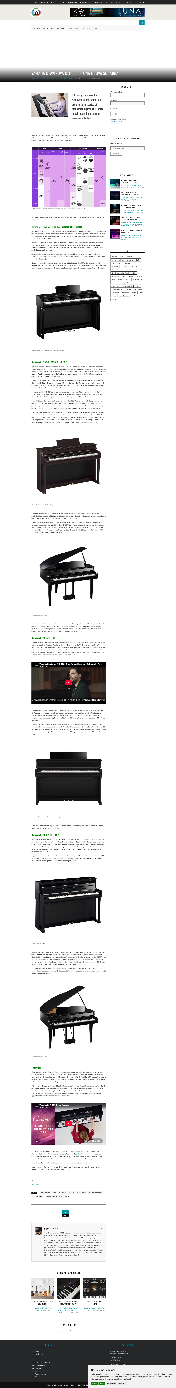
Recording (128, 185)
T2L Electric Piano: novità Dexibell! (94, 1302)
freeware (115, 266)
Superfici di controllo (128, 187)
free (134, 263)
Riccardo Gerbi (96, 78)
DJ (57, 2)
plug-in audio (137, 279)
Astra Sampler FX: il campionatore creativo (129, 193)
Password (113, 100)
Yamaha (114, 299)
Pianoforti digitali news (49, 78)
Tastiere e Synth (126, 199)
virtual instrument (125, 296)
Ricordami (115, 108)
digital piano (81, 1193)
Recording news (136, 185)
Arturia (114, 257)
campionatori (125, 197)
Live (106, 2)
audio (122, 257)
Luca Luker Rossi (123, 273)
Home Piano (35, 78)
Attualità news (39, 1307)
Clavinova (62, 1193)
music (124, 276)
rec (135, 283)
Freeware (130, 222)
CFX (54, 1193)
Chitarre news (47, 1309)
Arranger (62, 1307)
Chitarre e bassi (85, 2)
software (127, 289)
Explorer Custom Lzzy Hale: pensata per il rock (131, 206)
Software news (138, 197)
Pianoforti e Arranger (69, 2)
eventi (127, 263)
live (113, 273)
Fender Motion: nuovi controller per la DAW (129, 181)
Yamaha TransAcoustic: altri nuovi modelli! (43, 1302)
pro (120, 283)
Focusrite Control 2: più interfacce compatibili (130, 218)
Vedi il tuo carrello (116, 121)
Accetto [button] (94, 1383)
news (113, 279)
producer (127, 283)
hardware (135, 266)
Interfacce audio (138, 222)
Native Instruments (135, 276)
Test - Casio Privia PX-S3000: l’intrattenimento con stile (69, 1302)
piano (120, 279)
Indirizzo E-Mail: (116, 143)
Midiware (115, 276)
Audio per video (116, 2)
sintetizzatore (117, 289)
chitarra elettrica (118, 260)
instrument (128, 270)
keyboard (138, 270)
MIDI (133, 273)
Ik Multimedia (117, 270)
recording (115, 286)
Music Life (128, 2)
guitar (127, 266)
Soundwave (138, 289)
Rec (52, 2)
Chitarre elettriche (137, 210)
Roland (137, 286)
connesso (64, 1331)
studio (134, 293)
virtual (114, 296)
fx (121, 266)
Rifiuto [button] (102, 1383)
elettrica (120, 263)
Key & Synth (44, 2)
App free (123, 222)
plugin (114, 283)
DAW (138, 260)
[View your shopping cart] (144, 2)
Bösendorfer (45, 1193)
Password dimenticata (118, 119)
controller (129, 260)
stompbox (125, 293)
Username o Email (116, 92)
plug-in (127, 279)
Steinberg (115, 293)
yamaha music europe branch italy (57, 1196)
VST (135, 296)
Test (65, 1312)
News (35, 2)
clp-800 (71, 1193)
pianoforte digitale (95, 1193)
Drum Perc (98, 2)
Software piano (89, 1311)
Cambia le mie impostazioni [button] (116, 1383)
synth (141, 293)
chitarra (129, 257)
